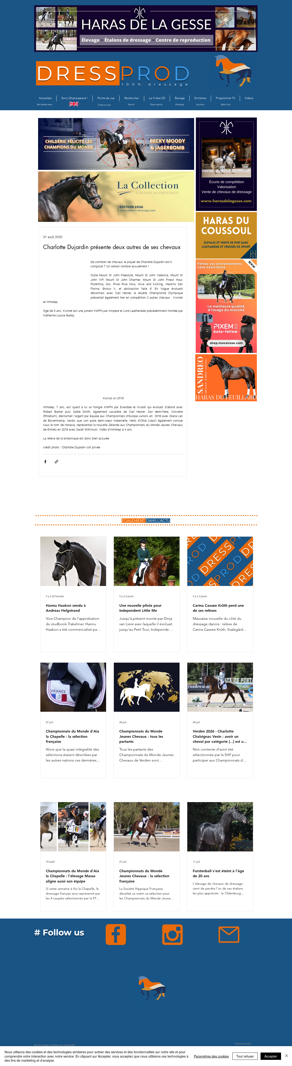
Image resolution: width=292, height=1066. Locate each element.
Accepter (270, 1056)
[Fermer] (286, 1056)
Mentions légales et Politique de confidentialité (54, 1045)
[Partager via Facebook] (45, 461)
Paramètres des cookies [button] (211, 1056)
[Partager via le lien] (56, 461)
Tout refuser (245, 1056)
